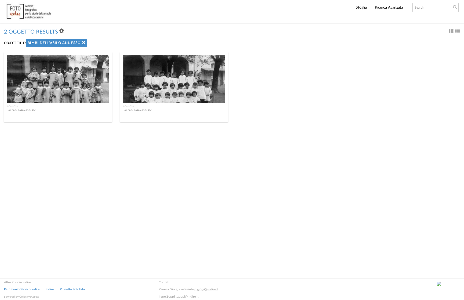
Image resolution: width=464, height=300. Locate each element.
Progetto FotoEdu (72, 289)
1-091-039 (128, 106)
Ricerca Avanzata (389, 7)
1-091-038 (12, 106)
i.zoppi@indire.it (187, 296)
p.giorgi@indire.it (206, 289)
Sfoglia (361, 7)
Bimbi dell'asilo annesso (55, 43)
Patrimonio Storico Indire (21, 289)
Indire (50, 289)
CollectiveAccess (29, 296)
